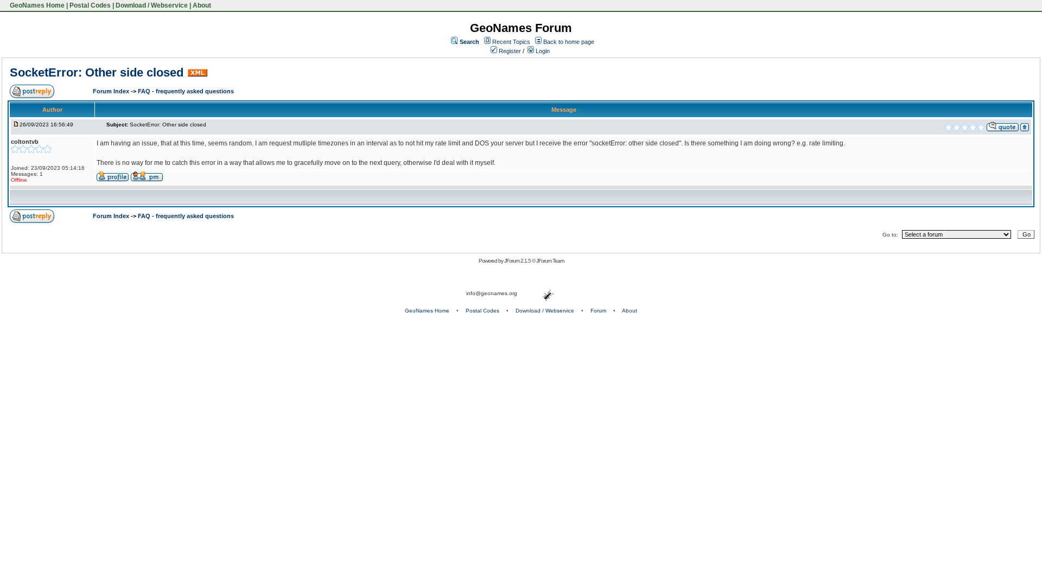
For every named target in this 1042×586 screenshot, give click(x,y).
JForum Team (550, 261)
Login (542, 51)
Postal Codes (90, 5)
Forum (598, 311)
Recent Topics (511, 42)
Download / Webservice (152, 5)
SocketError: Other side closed (96, 72)
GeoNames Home (36, 5)
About (202, 5)
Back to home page (568, 42)
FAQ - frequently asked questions (186, 91)
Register (509, 51)
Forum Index (112, 91)
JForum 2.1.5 (518, 261)
